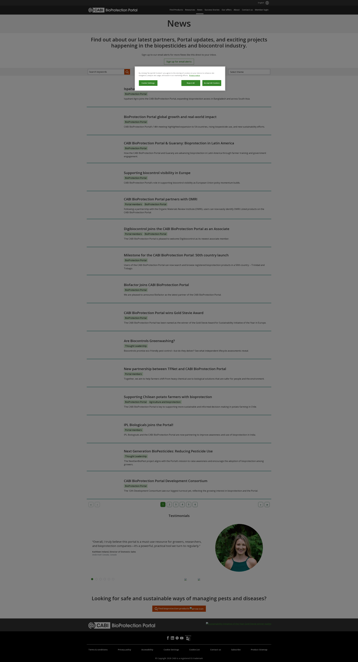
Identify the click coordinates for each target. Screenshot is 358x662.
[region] (180, 78)
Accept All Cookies (212, 83)
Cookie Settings (148, 83)
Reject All (191, 83)
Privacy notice (194, 75)
